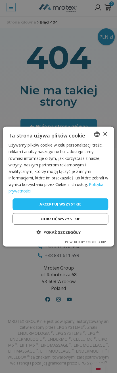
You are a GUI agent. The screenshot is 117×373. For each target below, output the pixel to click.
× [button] (105, 134)
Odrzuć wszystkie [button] (60, 218)
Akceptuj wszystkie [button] (60, 204)
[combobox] (97, 134)
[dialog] (58, 187)
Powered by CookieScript (86, 242)
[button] (59, 232)
